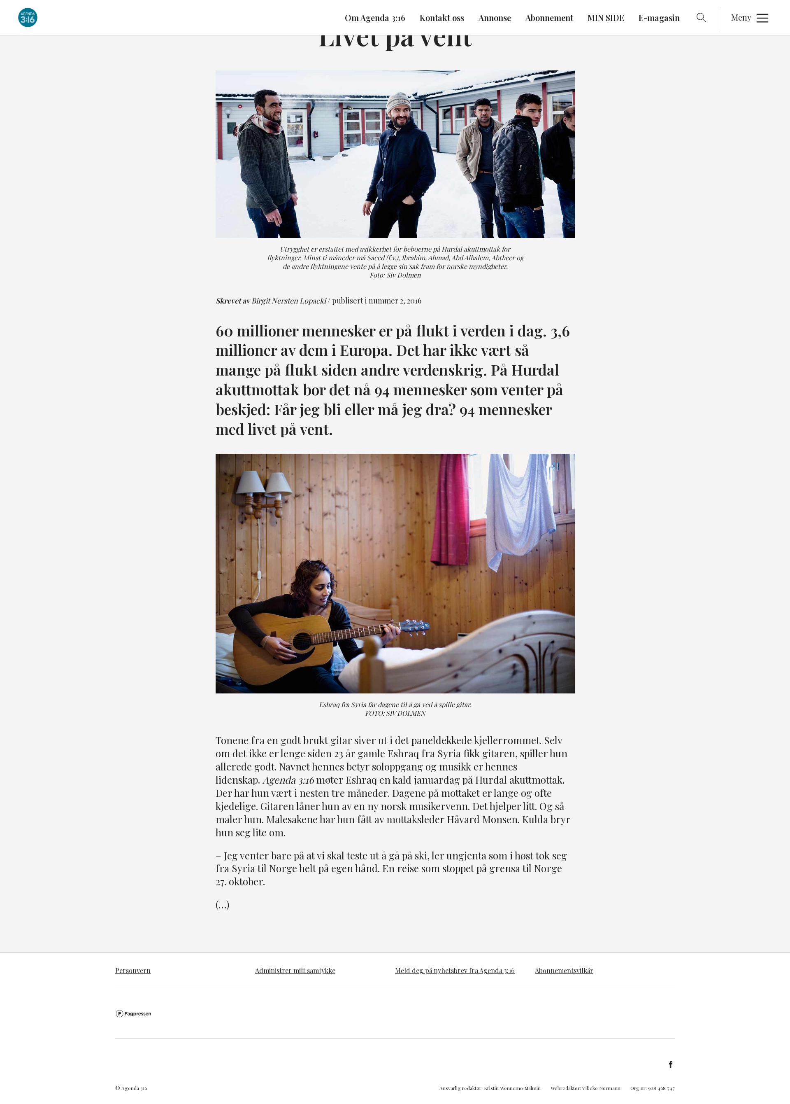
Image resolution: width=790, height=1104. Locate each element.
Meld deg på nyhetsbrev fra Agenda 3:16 (455, 970)
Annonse (495, 17)
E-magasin (659, 17)
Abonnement (549, 17)
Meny (741, 17)
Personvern (133, 970)
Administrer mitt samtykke (295, 970)
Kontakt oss (442, 17)
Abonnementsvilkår (564, 970)
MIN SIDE (606, 17)
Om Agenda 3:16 (375, 17)
